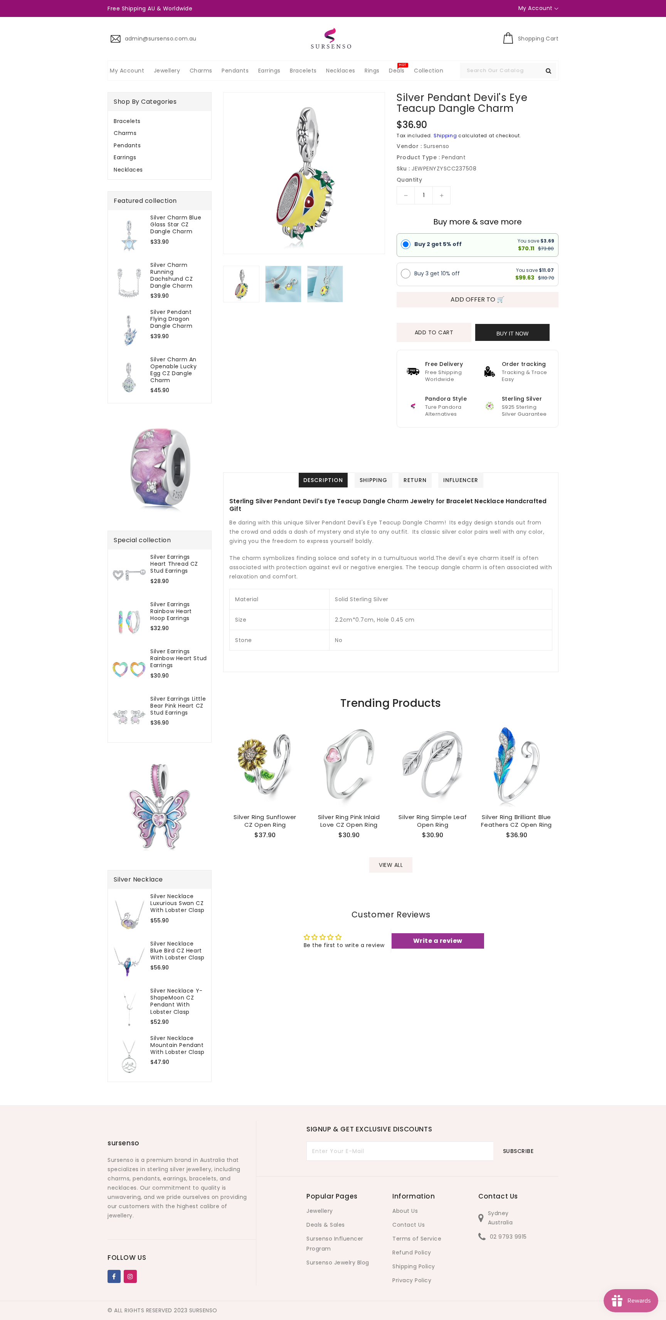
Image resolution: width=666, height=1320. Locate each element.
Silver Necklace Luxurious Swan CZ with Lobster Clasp (177, 903)
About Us (405, 1211)
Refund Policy (411, 1252)
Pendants (127, 145)
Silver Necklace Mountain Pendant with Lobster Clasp (177, 1045)
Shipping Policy (413, 1266)
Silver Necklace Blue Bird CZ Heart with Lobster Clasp (177, 950)
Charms (125, 133)
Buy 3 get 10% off (437, 273)
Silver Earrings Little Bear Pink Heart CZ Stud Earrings (178, 705)
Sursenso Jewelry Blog (337, 1262)
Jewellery (319, 1211)
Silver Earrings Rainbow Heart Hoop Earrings (171, 611)
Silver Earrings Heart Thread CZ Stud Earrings (174, 564)
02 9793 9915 (508, 1237)
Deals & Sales (325, 1225)
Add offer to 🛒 (478, 299)
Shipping (445, 135)
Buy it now (512, 333)
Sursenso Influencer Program (334, 1244)
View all (391, 865)
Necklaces (128, 170)
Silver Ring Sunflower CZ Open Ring (265, 820)
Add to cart (434, 332)
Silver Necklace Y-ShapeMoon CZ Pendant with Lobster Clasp (176, 1001)
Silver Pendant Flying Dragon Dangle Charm (171, 319)
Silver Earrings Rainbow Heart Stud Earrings (178, 658)
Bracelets (127, 121)
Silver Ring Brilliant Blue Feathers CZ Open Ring (516, 820)
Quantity (409, 179)
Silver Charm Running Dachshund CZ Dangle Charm (171, 275)
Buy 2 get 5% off (438, 244)
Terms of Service (416, 1238)
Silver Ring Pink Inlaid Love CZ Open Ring (349, 820)
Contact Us (408, 1225)
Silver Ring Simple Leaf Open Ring (433, 820)
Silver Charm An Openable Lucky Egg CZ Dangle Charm (173, 370)
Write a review (437, 940)
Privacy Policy (411, 1280)
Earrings (125, 157)
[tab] (159, 121)
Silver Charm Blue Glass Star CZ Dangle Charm (175, 224)
